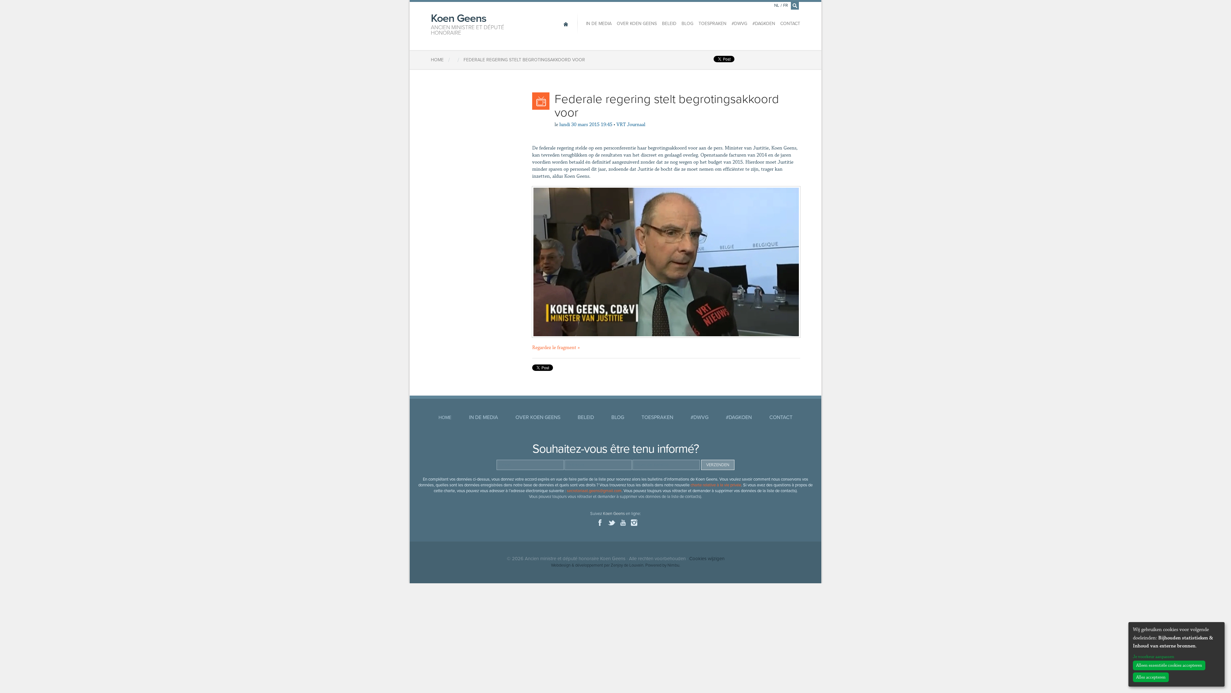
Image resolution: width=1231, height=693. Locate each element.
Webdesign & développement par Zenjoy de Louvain (597, 565)
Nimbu (673, 565)
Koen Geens (467, 24)
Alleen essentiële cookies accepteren (1169, 665)
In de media (599, 23)
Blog (687, 23)
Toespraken (712, 23)
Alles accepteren (1151, 677)
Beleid (669, 23)
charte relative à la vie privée (716, 485)
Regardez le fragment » (556, 348)
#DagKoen (763, 23)
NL (776, 5)
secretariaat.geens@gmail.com (594, 490)
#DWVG (739, 23)
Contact (790, 23)
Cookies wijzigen (706, 558)
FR (785, 5)
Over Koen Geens (637, 23)
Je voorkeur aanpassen (1153, 657)
